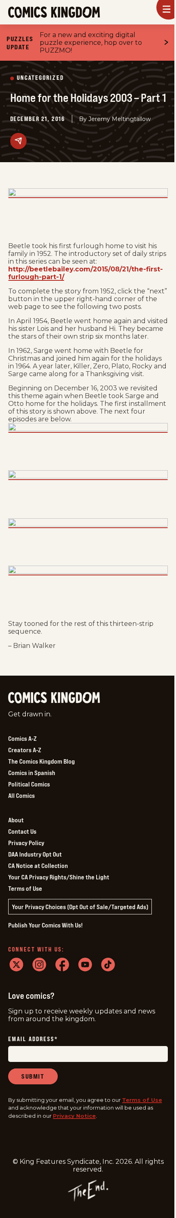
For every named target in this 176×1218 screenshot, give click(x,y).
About (16, 820)
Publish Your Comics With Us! (45, 925)
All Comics (21, 795)
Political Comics (29, 784)
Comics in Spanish (31, 773)
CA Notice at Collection (38, 865)
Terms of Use (25, 888)
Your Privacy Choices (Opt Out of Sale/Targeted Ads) (80, 907)
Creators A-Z (24, 750)
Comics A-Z (22, 738)
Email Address (33, 1039)
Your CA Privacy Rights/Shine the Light (58, 877)
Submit (33, 1076)
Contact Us (22, 831)
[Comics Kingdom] (54, 698)
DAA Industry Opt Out (35, 854)
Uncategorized (40, 78)
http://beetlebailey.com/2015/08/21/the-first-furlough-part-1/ (85, 273)
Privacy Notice (74, 1115)
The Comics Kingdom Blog (41, 761)
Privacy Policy (26, 843)
